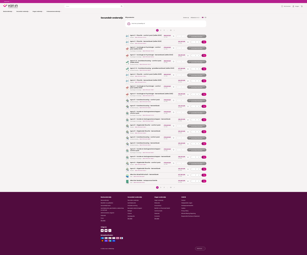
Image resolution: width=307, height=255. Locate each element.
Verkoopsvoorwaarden (187, 205)
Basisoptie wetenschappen (135, 208)
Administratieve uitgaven (107, 212)
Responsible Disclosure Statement (190, 216)
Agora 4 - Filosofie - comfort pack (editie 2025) (146, 74)
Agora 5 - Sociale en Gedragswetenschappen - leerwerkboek (150, 119)
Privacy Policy (184, 211)
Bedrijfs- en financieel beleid (162, 208)
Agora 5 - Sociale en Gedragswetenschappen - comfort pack (145, 112)
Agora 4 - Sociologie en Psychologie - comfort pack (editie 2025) (145, 87)
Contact (183, 200)
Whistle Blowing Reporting (188, 213)
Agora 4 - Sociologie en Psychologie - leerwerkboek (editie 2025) (151, 94)
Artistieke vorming (132, 205)
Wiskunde (157, 203)
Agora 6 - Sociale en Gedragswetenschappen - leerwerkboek (150, 156)
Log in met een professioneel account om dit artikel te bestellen (197, 36)
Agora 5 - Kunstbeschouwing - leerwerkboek (144, 106)
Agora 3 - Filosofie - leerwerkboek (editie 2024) (145, 41)
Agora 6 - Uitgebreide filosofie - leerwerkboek (145, 168)
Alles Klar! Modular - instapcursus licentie (143, 180)
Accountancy (157, 205)
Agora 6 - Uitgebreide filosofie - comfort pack (145, 162)
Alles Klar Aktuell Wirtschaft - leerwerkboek (144, 174)
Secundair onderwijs (133, 200)
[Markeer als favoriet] (173, 36)
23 (170, 30)
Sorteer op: (186, 17)
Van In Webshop (109, 248)
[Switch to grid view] (205, 18)
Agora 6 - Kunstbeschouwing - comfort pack (145, 137)
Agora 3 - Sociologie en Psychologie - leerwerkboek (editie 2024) (151, 55)
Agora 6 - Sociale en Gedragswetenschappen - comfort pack (145, 149)
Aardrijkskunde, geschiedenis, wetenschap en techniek (112, 209)
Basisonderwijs (105, 200)
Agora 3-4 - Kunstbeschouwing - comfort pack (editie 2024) (145, 61)
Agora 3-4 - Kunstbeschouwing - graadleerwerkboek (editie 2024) (152, 68)
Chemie (130, 213)
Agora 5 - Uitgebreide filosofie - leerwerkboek (145, 131)
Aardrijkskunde (132, 203)
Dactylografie (131, 216)
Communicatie (158, 211)
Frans (102, 218)
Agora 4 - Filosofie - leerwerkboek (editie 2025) (145, 80)
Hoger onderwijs (158, 200)
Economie (157, 216)
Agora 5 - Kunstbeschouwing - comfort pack (145, 100)
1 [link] (157, 30)
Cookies (183, 208)
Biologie (130, 211)
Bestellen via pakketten (107, 203)
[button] (8, 11)
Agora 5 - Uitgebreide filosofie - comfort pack (145, 125)
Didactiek (103, 215)
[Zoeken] (121, 6)
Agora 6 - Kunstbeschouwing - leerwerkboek (144, 143)
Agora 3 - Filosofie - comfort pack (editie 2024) (146, 35)
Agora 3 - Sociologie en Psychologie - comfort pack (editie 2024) (145, 48)
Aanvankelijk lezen (106, 205)
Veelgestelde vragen (186, 203)
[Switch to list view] (202, 18)
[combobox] (93, 6)
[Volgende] (174, 30)
